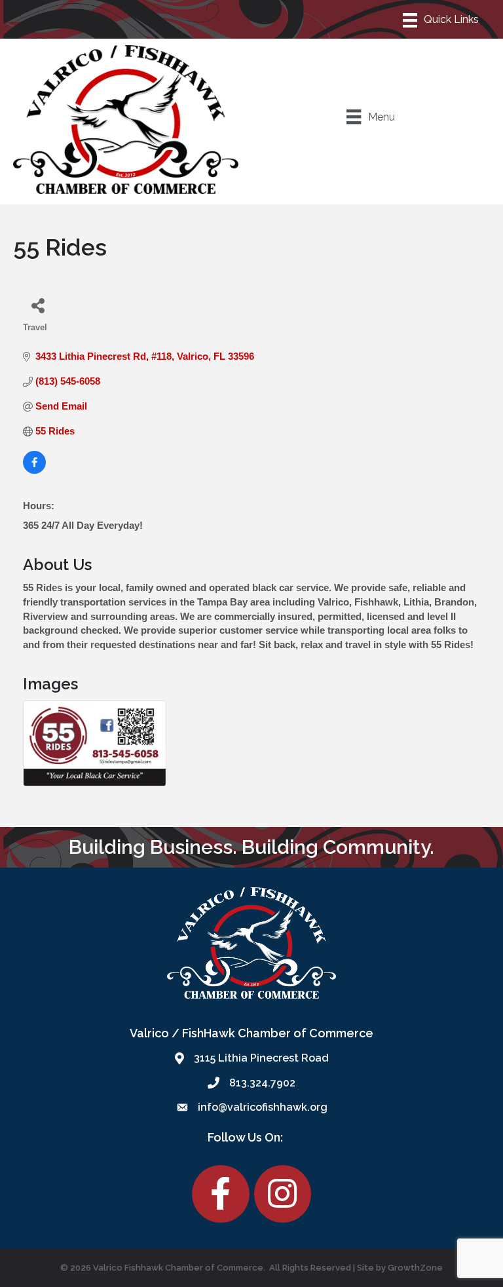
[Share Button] (37, 305)
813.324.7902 (262, 1083)
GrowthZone (415, 1268)
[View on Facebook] (34, 470)
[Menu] (441, 19)
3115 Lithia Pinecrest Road (261, 1058)
